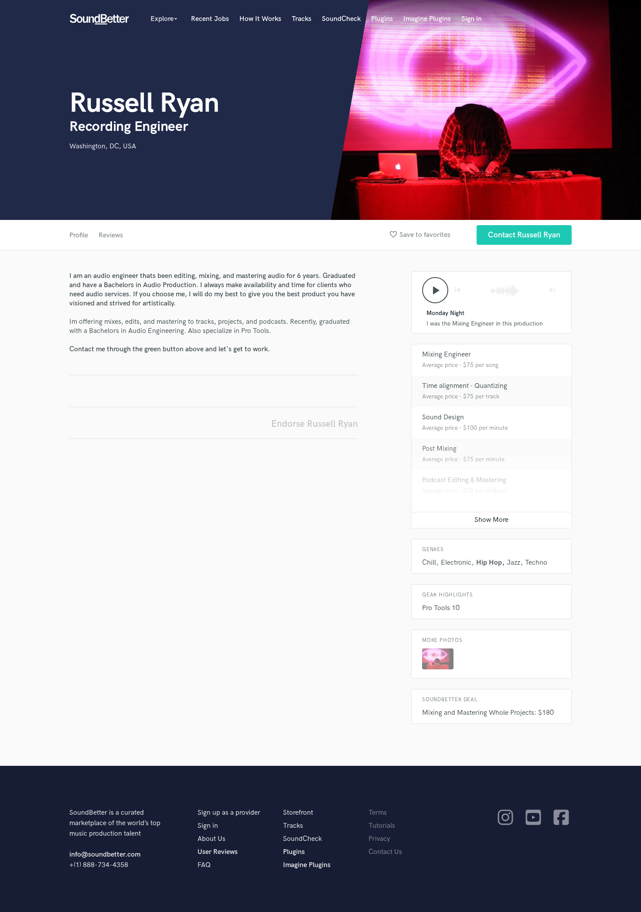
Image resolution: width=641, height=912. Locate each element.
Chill (429, 563)
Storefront (298, 813)
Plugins (382, 19)
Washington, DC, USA (102, 146)
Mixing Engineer (446, 354)
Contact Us (385, 852)
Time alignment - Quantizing (464, 386)
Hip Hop (489, 563)
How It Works (260, 19)
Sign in (471, 19)
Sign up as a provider (229, 813)
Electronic (456, 563)
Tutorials (381, 826)
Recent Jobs (210, 19)
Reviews (111, 235)
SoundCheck (341, 19)
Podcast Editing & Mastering (464, 480)
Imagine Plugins (427, 19)
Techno (536, 563)
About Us (211, 839)
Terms (377, 813)
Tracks (301, 19)
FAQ (204, 865)
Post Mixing (439, 449)
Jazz (513, 563)
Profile (78, 235)
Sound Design (443, 417)
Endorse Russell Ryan (314, 423)
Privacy (379, 839)
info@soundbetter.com (104, 854)
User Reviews (218, 852)
